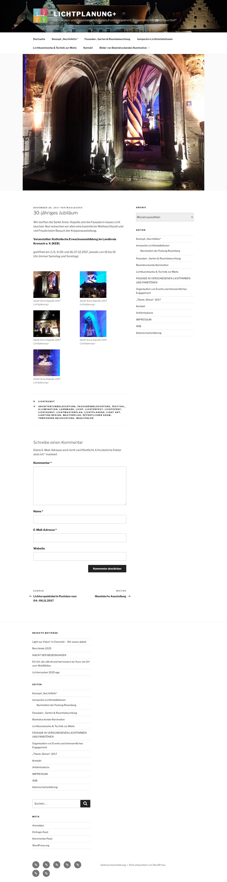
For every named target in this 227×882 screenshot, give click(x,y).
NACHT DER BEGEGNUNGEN (49, 655)
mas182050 (75, 207)
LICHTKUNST (46, 401)
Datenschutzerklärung (148, 332)
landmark (66, 409)
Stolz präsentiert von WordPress (147, 864)
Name (38, 511)
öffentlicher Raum (97, 415)
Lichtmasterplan (70, 412)
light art (113, 412)
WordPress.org (40, 845)
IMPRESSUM (143, 319)
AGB (138, 326)
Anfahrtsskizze (144, 312)
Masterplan (72, 415)
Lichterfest (94, 409)
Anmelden (38, 825)
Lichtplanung (94, 412)
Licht (80, 409)
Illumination (48, 409)
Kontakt (88, 47)
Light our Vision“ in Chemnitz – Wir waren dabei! (59, 641)
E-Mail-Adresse (45, 530)
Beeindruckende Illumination (152, 264)
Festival (118, 406)
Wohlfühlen (85, 418)
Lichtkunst (46, 412)
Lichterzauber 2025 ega (46, 672)
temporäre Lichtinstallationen (155, 39)
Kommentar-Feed (42, 838)
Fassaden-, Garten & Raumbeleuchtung (107, 39)
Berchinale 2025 (41, 648)
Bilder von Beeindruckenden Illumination (123, 47)
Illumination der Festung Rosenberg (160, 250)
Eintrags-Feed (40, 832)
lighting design (49, 415)
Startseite (39, 39)
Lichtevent (113, 409)
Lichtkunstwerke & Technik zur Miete (55, 47)
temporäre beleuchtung (56, 418)
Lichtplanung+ (85, 14)
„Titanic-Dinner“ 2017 (148, 299)
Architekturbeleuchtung (57, 406)
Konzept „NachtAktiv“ (65, 39)
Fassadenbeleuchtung (93, 406)
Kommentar (42, 463)
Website (39, 548)
